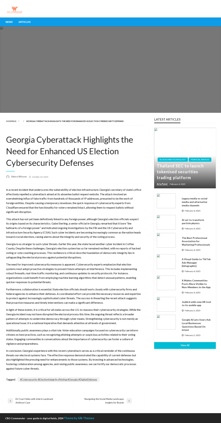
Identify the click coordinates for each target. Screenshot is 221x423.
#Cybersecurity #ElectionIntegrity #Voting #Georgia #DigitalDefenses (58, 379)
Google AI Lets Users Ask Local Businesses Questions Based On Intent (196, 324)
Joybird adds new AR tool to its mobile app (196, 303)
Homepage (11, 121)
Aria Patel (162, 184)
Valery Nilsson (19, 176)
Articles (24, 22)
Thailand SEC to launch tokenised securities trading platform (180, 171)
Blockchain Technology (173, 159)
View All (185, 345)
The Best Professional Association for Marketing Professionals (196, 241)
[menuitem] (9, 22)
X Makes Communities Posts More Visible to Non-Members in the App (196, 284)
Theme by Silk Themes (79, 418)
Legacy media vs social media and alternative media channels (194, 202)
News (9, 22)
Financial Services (200, 159)
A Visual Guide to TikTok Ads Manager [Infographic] (196, 262)
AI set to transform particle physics (193, 221)
